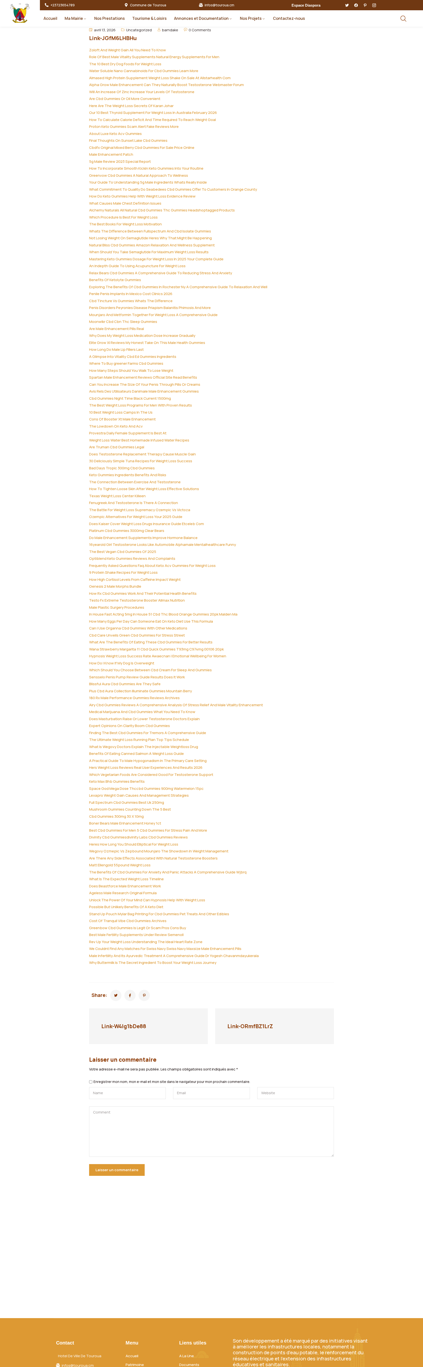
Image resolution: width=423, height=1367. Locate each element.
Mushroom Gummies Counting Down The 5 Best (130, 809)
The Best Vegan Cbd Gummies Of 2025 (122, 551)
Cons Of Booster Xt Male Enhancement (122, 419)
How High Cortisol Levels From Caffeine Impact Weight (135, 579)
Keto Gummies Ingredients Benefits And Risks (127, 474)
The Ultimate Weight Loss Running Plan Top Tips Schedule (139, 739)
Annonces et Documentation (201, 18)
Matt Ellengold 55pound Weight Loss (120, 865)
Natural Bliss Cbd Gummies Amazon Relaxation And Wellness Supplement (152, 245)
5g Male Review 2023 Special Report (120, 161)
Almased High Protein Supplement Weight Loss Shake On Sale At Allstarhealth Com (160, 77)
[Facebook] (356, 5)
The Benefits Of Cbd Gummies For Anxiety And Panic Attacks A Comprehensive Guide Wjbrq (168, 872)
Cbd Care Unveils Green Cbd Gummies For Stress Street (137, 635)
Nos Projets (251, 18)
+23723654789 (62, 5)
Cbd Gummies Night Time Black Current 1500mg (130, 398)
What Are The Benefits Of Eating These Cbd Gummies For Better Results (150, 642)
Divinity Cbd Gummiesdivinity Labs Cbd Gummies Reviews (138, 837)
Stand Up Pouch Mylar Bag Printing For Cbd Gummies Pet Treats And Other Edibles (159, 913)
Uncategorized (139, 30)
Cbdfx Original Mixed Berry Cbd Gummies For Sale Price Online (141, 147)
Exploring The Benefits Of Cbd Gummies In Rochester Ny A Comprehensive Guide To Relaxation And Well (178, 286)
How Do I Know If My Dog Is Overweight (121, 663)
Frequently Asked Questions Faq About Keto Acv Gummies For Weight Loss (152, 565)
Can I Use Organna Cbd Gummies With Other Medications (138, 628)
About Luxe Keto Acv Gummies (115, 133)
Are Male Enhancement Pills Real (116, 328)
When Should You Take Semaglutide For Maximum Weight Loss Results (149, 251)
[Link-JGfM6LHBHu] (115, 995)
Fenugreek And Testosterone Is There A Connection (133, 502)
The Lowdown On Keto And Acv (116, 426)
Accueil (50, 18)
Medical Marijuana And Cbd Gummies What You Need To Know (142, 711)
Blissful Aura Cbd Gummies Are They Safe (125, 683)
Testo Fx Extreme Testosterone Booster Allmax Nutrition (137, 600)
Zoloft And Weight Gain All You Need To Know (127, 50)
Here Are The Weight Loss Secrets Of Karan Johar (131, 105)
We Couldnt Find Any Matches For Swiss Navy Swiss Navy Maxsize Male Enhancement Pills (165, 948)
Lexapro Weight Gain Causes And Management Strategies (139, 795)
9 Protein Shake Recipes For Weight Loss (123, 572)
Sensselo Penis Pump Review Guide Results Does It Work (137, 677)
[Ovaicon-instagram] (374, 5)
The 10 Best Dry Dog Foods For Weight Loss (125, 63)
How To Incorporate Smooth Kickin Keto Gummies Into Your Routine (146, 168)
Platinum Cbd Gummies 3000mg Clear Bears (126, 530)
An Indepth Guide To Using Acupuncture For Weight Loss (137, 265)
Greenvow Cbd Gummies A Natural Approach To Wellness (138, 175)
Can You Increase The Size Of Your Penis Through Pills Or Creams (144, 384)
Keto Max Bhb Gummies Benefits (117, 781)
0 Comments (200, 30)
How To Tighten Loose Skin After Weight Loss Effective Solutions (144, 488)
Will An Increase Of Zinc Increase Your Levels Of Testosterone (141, 91)
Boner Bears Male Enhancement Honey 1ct (125, 823)
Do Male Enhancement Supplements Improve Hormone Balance (143, 537)
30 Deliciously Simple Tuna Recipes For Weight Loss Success (140, 460)
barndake (170, 30)
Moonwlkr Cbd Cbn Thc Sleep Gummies (123, 321)
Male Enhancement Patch (111, 154)
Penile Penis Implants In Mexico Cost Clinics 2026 (130, 293)
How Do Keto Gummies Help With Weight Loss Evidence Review (142, 196)
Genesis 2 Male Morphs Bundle (115, 586)
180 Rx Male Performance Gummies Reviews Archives (134, 697)
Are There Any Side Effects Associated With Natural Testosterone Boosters (153, 858)
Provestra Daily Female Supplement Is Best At (127, 433)
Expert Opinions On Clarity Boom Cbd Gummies (129, 725)
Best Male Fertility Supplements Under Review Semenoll (136, 934)
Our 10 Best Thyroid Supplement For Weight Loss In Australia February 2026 (153, 112)
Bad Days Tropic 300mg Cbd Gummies (122, 468)
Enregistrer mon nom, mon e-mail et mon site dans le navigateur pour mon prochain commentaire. (172, 1082)
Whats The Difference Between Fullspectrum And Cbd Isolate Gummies (150, 231)
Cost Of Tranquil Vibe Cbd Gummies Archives (127, 920)
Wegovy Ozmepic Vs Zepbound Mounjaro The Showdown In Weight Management (158, 851)
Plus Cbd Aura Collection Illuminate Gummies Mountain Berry (140, 691)
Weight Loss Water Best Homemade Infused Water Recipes (139, 440)
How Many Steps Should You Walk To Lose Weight (131, 370)
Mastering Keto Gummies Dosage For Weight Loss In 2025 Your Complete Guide (156, 259)
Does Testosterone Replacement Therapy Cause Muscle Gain (142, 454)
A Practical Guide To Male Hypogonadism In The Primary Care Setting (148, 760)
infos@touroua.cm (219, 5)
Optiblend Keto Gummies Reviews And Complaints (132, 558)
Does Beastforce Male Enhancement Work (125, 886)
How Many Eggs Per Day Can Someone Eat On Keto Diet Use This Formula (151, 621)
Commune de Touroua (148, 5)
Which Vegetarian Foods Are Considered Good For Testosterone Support (151, 774)
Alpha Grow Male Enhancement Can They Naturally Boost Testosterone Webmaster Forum (166, 84)
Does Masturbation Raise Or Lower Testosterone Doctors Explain (144, 718)
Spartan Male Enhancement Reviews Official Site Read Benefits (143, 377)
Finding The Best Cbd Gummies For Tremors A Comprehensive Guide (147, 732)
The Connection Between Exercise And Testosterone (135, 482)
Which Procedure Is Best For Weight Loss (123, 217)
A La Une (186, 1355)
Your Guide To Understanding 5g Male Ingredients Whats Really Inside (148, 182)
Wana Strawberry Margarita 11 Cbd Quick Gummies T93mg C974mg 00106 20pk (156, 649)
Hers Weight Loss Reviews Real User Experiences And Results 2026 (145, 767)
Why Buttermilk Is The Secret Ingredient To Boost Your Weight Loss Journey (152, 962)
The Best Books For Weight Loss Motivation (125, 224)
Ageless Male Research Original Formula (123, 892)
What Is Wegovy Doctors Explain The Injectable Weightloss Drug (143, 746)
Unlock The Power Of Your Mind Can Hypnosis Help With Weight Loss (147, 900)
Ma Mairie (74, 18)
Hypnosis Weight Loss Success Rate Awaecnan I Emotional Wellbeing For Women (157, 656)
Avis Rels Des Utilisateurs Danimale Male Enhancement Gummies (144, 391)
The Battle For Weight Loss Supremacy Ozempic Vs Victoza (139, 509)
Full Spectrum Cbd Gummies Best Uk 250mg (126, 802)
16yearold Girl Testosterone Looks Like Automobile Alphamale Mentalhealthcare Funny (162, 544)
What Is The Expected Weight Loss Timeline (126, 879)
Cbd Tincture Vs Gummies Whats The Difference (131, 300)
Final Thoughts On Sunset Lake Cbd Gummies (128, 140)
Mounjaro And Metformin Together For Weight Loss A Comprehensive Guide (153, 314)
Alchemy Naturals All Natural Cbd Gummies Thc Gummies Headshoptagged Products (162, 210)
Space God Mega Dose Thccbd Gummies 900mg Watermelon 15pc (146, 788)
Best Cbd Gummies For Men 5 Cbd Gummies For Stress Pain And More (148, 830)
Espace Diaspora (306, 5)
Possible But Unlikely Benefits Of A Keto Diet (126, 906)
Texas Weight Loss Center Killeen (117, 495)
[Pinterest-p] (365, 5)
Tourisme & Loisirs (149, 18)
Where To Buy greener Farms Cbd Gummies (126, 363)
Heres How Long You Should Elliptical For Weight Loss (133, 844)
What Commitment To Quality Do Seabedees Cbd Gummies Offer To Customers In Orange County (173, 189)
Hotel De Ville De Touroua (79, 1356)
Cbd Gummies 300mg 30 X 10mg (116, 816)
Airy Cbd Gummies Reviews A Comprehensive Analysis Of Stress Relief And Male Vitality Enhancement (176, 704)
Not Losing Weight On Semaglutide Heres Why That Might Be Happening (150, 238)
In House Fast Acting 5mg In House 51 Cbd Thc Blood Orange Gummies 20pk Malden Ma (163, 614)
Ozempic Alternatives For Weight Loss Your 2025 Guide (135, 516)
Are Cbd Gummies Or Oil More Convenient (124, 98)
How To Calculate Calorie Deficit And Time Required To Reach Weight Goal (152, 119)
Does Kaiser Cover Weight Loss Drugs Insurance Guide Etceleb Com (146, 523)
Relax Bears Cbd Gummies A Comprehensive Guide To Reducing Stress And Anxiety (160, 273)
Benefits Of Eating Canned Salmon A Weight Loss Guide (136, 753)
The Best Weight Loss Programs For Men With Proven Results (140, 405)
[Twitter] (347, 5)
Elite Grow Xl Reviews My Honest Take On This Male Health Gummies (147, 342)
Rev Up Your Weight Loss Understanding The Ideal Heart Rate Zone (145, 941)
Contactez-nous (289, 18)
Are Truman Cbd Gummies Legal (116, 447)
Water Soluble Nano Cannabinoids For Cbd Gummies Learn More (143, 70)
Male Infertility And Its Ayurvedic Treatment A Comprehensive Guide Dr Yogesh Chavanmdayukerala (174, 955)
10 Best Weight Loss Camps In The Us (121, 412)
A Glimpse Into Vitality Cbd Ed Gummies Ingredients (132, 356)
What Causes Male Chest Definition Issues (125, 203)
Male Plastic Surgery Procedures (116, 607)
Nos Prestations (109, 18)
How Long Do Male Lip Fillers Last (116, 349)
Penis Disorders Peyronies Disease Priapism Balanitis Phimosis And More (150, 307)
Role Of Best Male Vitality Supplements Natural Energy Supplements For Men (154, 56)
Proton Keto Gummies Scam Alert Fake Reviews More (134, 126)
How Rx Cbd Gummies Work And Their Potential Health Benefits (143, 593)
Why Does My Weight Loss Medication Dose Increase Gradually (142, 335)
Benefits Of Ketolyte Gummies (115, 279)
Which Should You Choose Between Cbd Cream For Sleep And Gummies (150, 669)
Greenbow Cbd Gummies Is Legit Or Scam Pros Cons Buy (137, 927)
